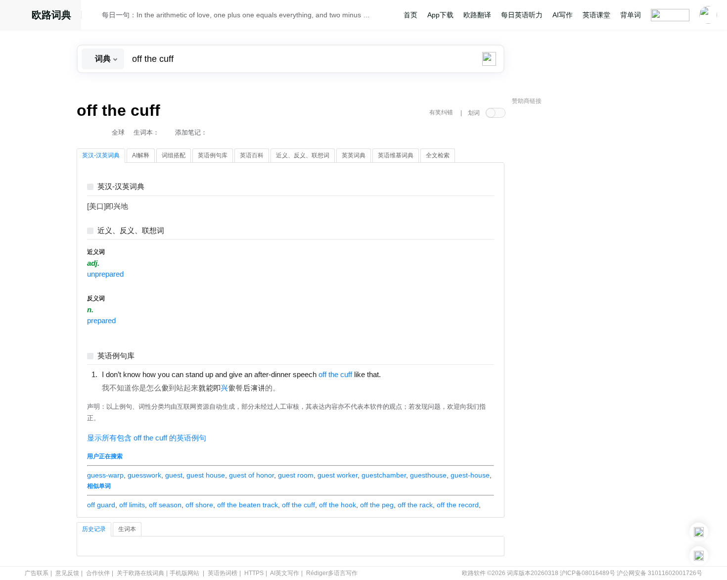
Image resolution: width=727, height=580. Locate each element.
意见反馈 (67, 573)
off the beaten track (247, 505)
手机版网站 (184, 573)
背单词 (630, 15)
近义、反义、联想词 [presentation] (302, 155)
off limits (132, 505)
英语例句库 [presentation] (212, 155)
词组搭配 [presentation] (173, 155)
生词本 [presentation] (127, 529)
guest (173, 475)
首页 (410, 15)
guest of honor (251, 475)
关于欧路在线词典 (140, 573)
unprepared (105, 274)
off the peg (377, 505)
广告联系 (36, 573)
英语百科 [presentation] (252, 155)
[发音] (94, 16)
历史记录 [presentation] (94, 529)
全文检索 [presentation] (438, 155)
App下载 (440, 15)
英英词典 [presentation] (353, 155)
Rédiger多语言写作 (332, 573)
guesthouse (428, 475)
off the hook (337, 505)
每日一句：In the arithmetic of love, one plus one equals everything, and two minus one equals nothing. (236, 15)
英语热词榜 (222, 573)
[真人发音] (398, 374)
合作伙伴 (98, 573)
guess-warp (105, 475)
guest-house (470, 475)
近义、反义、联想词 (130, 231)
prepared (101, 321)
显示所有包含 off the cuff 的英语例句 (146, 438)
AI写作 (562, 15)
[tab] (101, 155)
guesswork (144, 475)
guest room (296, 475)
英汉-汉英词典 (120, 187)
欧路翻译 (477, 15)
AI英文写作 (284, 573)
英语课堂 (596, 15)
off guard (101, 505)
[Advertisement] (586, 259)
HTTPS (254, 573)
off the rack (415, 505)
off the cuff (298, 505)
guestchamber (384, 475)
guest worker (338, 475)
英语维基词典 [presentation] (395, 155)
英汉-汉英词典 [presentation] (101, 155)
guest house (205, 475)
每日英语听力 (522, 15)
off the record (458, 505)
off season (165, 505)
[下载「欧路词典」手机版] (698, 532)
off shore (199, 505)
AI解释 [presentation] (140, 155)
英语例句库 (116, 356)
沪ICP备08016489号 (587, 573)
